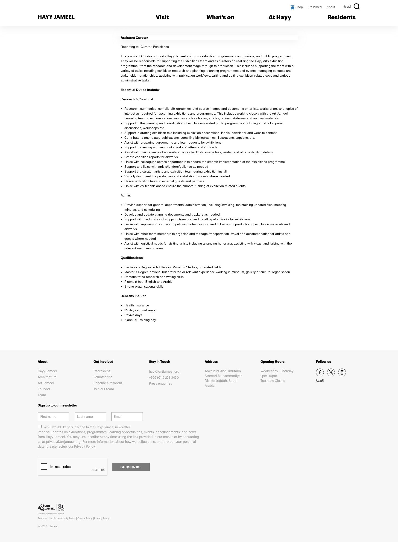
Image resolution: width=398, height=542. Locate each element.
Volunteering (103, 377)
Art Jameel (314, 7)
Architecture (47, 377)
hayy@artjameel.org (164, 371)
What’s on (220, 17)
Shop (299, 7)
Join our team (104, 389)
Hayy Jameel (47, 371)
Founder (44, 389)
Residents (342, 17)
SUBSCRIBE (131, 467)
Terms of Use (45, 518)
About (331, 7)
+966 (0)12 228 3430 (164, 377)
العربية (347, 7)
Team (42, 395)
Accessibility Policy (65, 518)
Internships (102, 371)
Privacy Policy (84, 446)
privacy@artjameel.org (63, 442)
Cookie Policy (84, 518)
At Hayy (280, 17)
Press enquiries (160, 383)
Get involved (103, 361)
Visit (162, 17)
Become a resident (108, 383)
